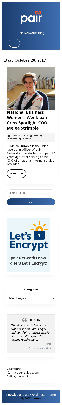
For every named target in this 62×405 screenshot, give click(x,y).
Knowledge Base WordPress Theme (31, 395)
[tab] (14, 43)
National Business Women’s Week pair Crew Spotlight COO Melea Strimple (27, 120)
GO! (31, 201)
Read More (18, 175)
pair (36, 135)
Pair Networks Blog (31, 33)
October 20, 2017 (20, 135)
